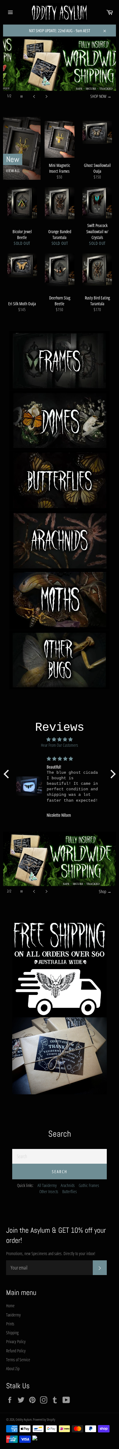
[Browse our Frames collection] (59, 361)
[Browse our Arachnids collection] (59, 540)
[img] (60, 739)
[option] (59, 69)
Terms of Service (18, 1359)
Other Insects (48, 1191)
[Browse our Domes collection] (59, 421)
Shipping (12, 1332)
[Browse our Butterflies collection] (59, 481)
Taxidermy (13, 1315)
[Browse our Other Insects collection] (59, 660)
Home (10, 1305)
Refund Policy (16, 1351)
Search (59, 1171)
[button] (7, 773)
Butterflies (69, 1191)
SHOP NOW (100, 96)
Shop (105, 891)
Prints (10, 1324)
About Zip (13, 1368)
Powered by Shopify (44, 1419)
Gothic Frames (89, 1185)
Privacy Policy (16, 1341)
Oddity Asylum (24, 1419)
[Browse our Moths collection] (59, 600)
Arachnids (68, 1185)
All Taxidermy (47, 1185)
